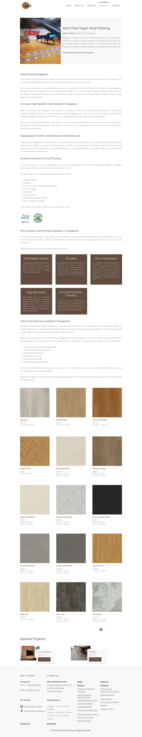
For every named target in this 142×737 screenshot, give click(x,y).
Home (65, 33)
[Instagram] (21, 706)
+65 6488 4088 (34, 685)
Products (72, 33)
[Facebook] (21, 711)
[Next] (120, 629)
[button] (91, 4)
